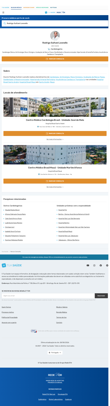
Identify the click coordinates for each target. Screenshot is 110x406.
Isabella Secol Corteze (13, 231)
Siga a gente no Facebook (101, 265)
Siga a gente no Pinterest (107, 265)
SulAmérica (42, 399)
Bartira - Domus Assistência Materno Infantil (73, 214)
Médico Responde (42, 7)
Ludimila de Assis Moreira (13, 223)
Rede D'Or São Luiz (48, 394)
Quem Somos (6, 307)
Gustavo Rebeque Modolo (14, 240)
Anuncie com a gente (9, 323)
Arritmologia (65, 77)
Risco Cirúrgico (76, 77)
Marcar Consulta (16, 251)
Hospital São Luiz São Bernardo (69, 219)
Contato (59, 323)
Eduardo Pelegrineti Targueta (15, 236)
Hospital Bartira (63, 223)
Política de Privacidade (10, 317)
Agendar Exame (28, 7)
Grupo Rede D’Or (66, 363)
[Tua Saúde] (12, 265)
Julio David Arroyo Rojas (13, 219)
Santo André (44, 82)
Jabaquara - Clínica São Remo (68, 240)
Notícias (53, 7)
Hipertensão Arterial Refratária (42, 80)
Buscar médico (16, 7)
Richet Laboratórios (56, 399)
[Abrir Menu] (3, 12)
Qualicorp (68, 399)
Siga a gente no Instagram (94, 265)
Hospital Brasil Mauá (27, 82)
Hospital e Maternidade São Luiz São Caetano (74, 227)
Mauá (52, 82)
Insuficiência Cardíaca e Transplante (70, 80)
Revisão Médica (61, 312)
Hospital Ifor (62, 210)
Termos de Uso (61, 317)
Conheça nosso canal (88, 265)
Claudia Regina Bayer (12, 210)
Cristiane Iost (9, 227)
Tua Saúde (5, 7)
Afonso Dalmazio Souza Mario (15, 214)
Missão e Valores (61, 307)
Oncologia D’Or (63, 394)
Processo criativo (8, 312)
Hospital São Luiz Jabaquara (68, 236)
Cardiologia (54, 77)
